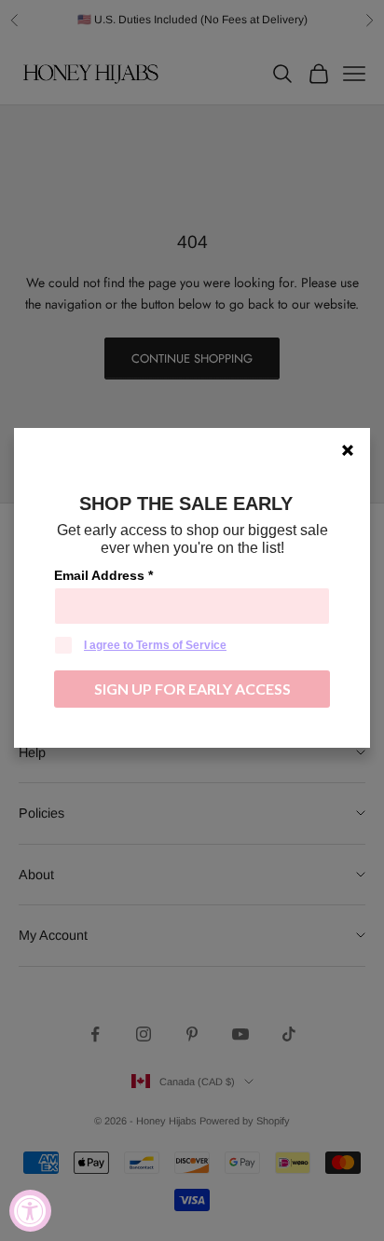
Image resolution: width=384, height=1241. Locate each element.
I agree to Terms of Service (155, 645)
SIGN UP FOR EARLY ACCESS (192, 688)
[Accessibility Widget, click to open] (30, 1211)
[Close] (347, 450)
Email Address (103, 575)
